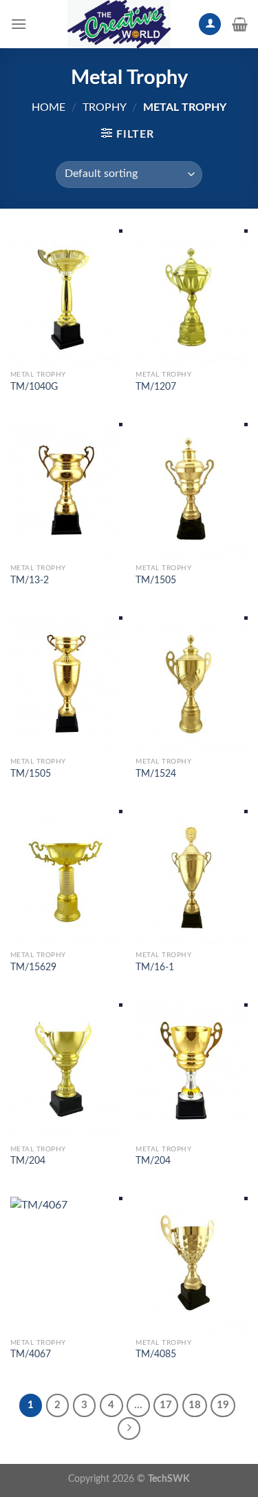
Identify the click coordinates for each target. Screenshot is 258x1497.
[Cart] (240, 24)
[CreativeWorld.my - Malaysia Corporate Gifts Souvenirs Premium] (119, 24)
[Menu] (18, 24)
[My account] (210, 24)
